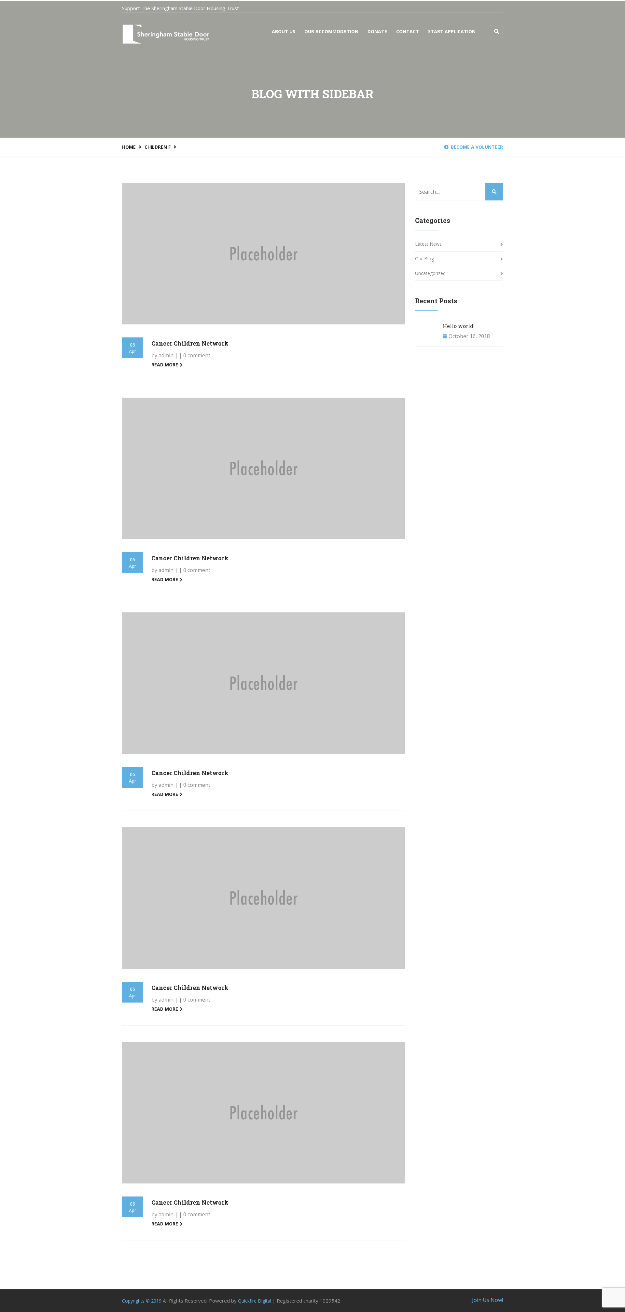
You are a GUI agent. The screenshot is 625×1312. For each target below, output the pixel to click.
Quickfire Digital (254, 1301)
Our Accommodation (331, 31)
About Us (283, 31)
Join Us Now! (487, 1300)
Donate (377, 31)
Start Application (452, 31)
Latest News (428, 244)
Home (129, 147)
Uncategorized (430, 273)
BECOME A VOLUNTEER (477, 147)
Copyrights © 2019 (141, 1301)
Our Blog (424, 258)
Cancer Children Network (190, 343)
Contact (407, 31)
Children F (158, 147)
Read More (165, 365)
